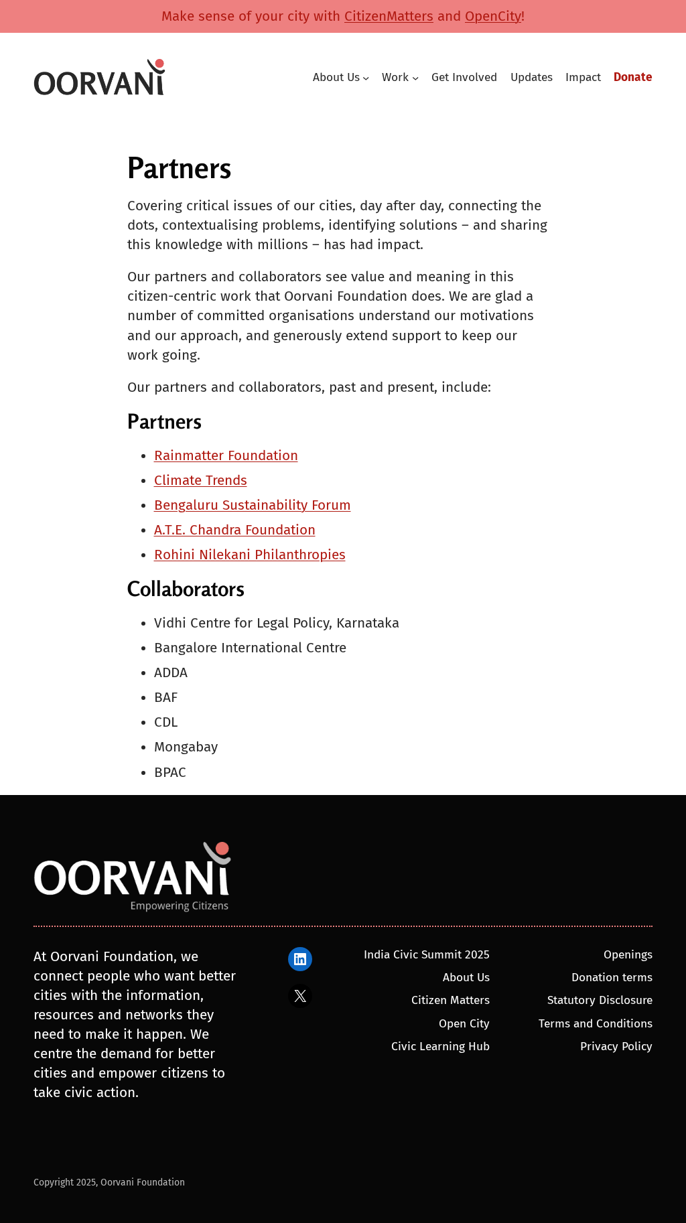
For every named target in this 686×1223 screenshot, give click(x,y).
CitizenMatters (388, 16)
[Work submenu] (415, 77)
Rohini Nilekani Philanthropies (250, 555)
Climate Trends (200, 480)
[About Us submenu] (365, 77)
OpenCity (493, 16)
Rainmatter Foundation (226, 455)
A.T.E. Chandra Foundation (235, 530)
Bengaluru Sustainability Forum (252, 505)
